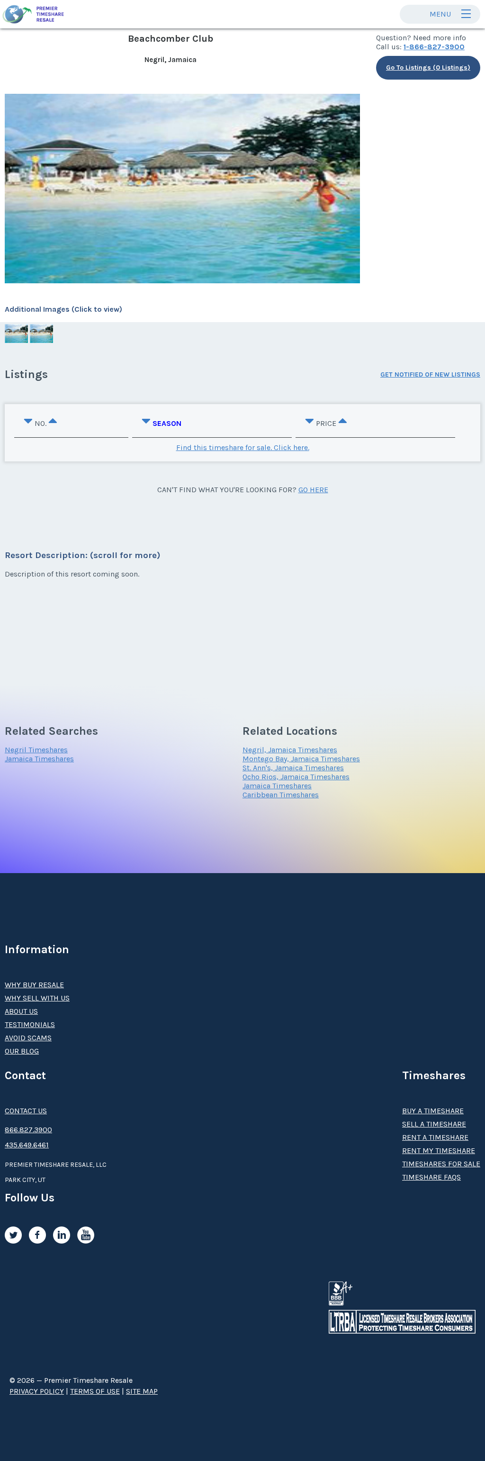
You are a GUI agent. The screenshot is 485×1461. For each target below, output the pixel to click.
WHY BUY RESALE (34, 984)
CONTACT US (26, 1110)
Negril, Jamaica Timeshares (289, 749)
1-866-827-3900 (434, 46)
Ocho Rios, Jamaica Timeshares (296, 776)
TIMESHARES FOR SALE (441, 1163)
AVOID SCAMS (28, 1037)
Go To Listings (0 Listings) (428, 67)
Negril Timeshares (36, 749)
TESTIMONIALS (30, 1024)
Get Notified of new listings (430, 374)
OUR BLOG (22, 1050)
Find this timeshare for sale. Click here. (242, 447)
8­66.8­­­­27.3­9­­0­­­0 (28, 1129)
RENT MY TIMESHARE (438, 1150)
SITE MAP (142, 1391)
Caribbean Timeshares (280, 794)
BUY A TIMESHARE (433, 1110)
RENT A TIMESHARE (435, 1137)
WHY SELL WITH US (37, 997)
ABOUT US (21, 1011)
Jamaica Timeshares (39, 758)
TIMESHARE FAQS (431, 1176)
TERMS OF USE (95, 1391)
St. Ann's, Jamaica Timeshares (293, 767)
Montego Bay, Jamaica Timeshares (301, 758)
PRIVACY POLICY (36, 1391)
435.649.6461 (27, 1144)
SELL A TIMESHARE (434, 1123)
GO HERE (313, 489)
